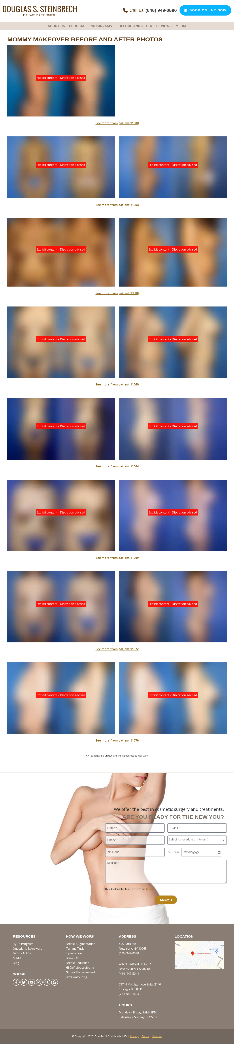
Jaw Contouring (76, 977)
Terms (145, 1036)
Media (17, 958)
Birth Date (173, 852)
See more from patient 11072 (117, 649)
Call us (153, 10)
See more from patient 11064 (117, 466)
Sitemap (157, 1036)
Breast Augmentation (80, 944)
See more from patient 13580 (117, 293)
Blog (16, 963)
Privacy (134, 1036)
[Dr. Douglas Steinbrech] (40, 15)
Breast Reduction (77, 963)
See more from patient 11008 (117, 123)
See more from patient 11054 (117, 205)
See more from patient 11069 (117, 558)
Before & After (23, 953)
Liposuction (74, 953)
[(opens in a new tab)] (199, 968)
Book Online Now (208, 10)
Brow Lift (72, 958)
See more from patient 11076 (117, 740)
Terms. (149, 889)
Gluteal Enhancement (80, 972)
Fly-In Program (23, 944)
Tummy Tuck (75, 949)
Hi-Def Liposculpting (80, 968)
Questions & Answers (27, 949)
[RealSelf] (47, 982)
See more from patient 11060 (117, 384)
